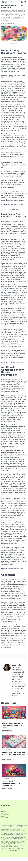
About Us (3, 811)
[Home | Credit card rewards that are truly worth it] (7, 2)
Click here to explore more (16, 362)
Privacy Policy (5, 814)
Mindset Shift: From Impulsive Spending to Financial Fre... (11, 783)
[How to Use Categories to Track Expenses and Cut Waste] (14, 718)
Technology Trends (7, 730)
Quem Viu (3, 816)
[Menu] (25, 2)
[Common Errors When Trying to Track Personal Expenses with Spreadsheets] (14, 747)
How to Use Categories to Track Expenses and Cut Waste (12, 725)
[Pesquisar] (22, 2)
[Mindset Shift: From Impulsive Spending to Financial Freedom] (14, 776)
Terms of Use (4, 817)
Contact (3, 813)
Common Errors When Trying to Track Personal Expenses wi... (13, 754)
